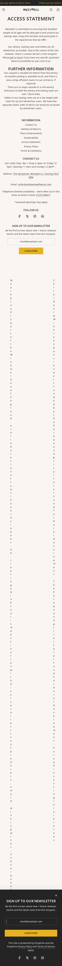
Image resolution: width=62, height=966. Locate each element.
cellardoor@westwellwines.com (34, 184)
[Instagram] (34, 216)
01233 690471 (43, 194)
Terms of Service (46, 946)
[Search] (51, 9)
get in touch (16, 57)
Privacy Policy (25, 946)
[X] (27, 216)
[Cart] (58, 9)
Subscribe (31, 250)
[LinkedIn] (42, 216)
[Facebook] (19, 216)
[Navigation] (3, 9)
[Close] (56, 895)
